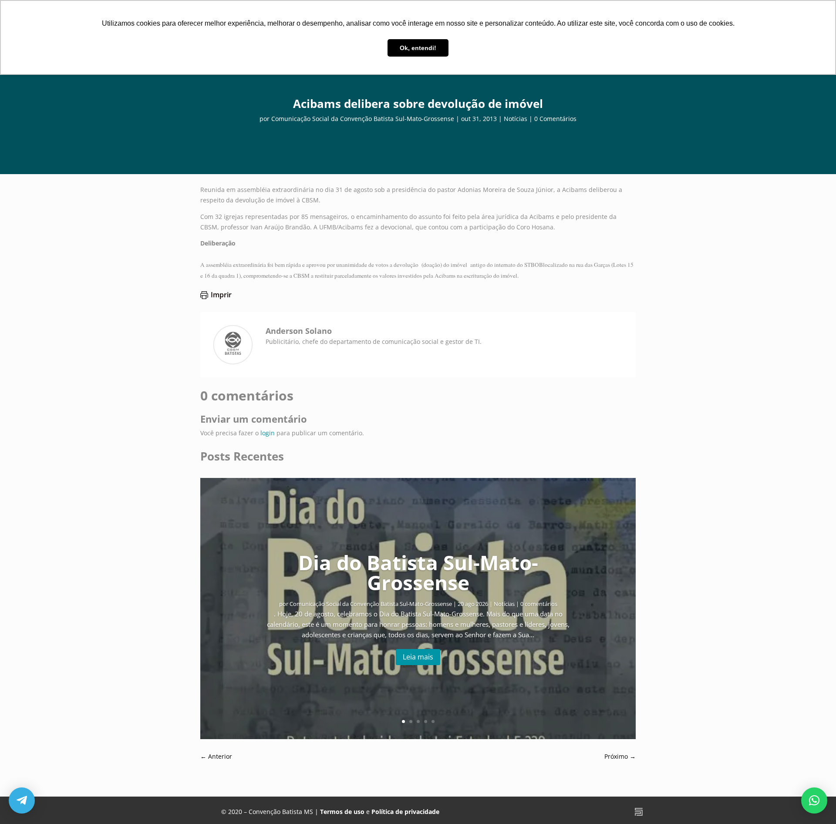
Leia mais (418, 657)
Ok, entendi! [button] (418, 47)
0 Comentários (555, 118)
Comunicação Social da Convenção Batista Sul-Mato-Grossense (362, 118)
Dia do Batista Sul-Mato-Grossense (418, 572)
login (267, 433)
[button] (814, 800)
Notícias (515, 118)
